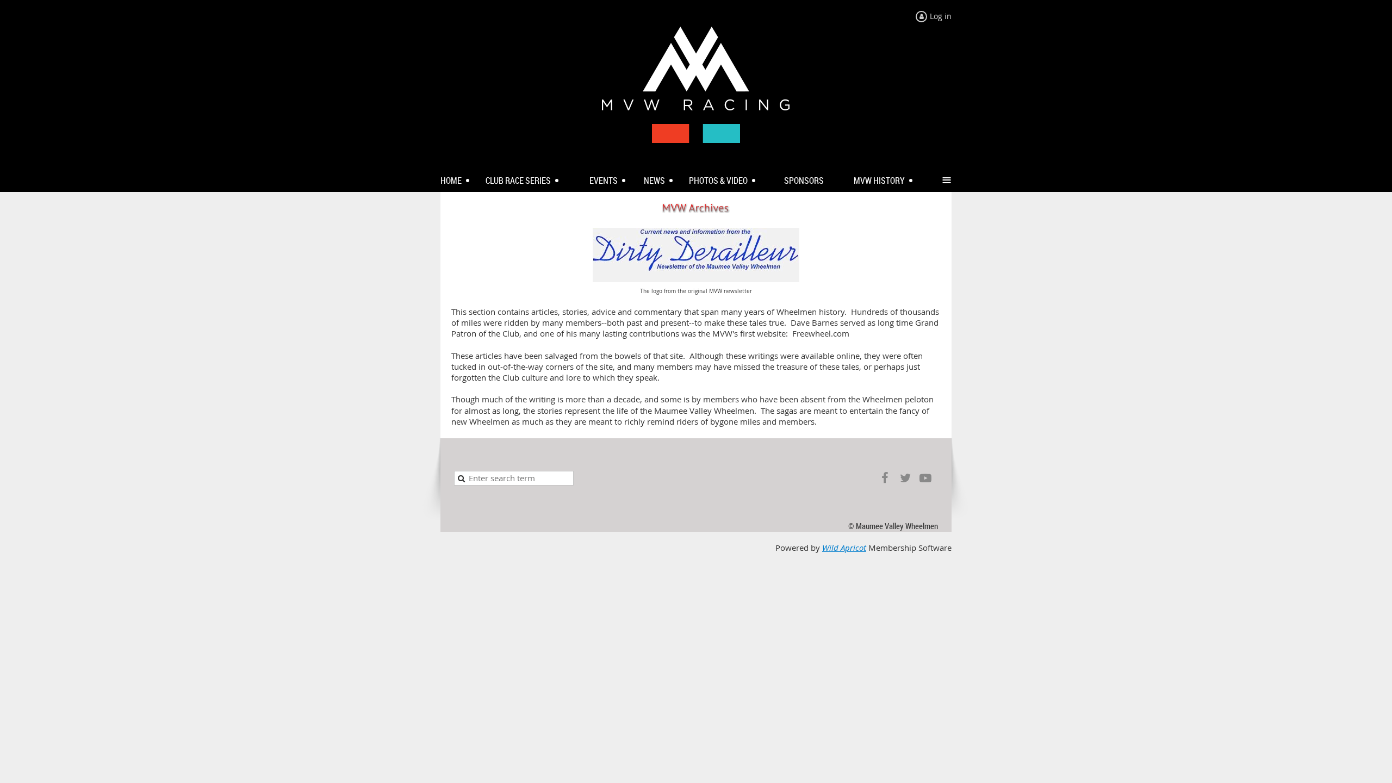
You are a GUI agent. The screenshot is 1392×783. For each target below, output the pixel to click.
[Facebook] (885, 478)
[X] (905, 478)
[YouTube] (925, 478)
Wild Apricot (844, 548)
